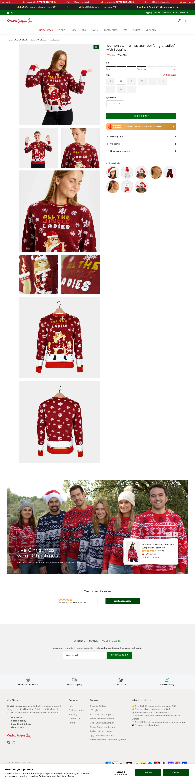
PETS (125, 30)
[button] (148, 550)
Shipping (148, 13)
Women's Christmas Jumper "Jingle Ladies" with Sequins (37, 40)
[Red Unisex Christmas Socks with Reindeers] (127, 186)
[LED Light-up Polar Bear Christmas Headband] (141, 186)
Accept (148, 772)
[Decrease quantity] (108, 104)
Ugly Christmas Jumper (101, 735)
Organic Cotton (98, 706)
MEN (74, 30)
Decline (176, 772)
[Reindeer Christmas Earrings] (112, 186)
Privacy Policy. (67, 776)
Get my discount (119, 655)
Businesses (166, 13)
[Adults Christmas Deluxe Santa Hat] (112, 172)
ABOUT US (151, 30)
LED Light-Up (96, 710)
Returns (157, 13)
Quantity (111, 97)
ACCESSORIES (110, 30)
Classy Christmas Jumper (102, 727)
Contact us (183, 13)
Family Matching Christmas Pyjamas (108, 739)
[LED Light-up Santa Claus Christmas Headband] (141, 172)
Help (175, 13)
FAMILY (95, 30)
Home (9, 40)
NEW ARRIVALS (46, 30)
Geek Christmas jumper (102, 722)
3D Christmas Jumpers (101, 714)
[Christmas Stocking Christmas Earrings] (155, 172)
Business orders (76, 710)
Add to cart (141, 116)
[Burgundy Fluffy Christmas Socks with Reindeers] (169, 172)
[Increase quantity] (120, 104)
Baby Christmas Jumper (102, 718)
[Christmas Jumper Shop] (20, 20)
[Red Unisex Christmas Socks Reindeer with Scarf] (127, 172)
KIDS (84, 30)
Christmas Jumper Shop (23, 762)
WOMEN (62, 30)
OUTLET (136, 30)
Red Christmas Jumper (101, 731)
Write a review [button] (122, 601)
